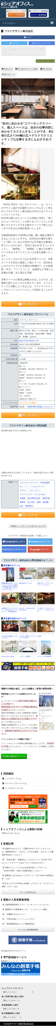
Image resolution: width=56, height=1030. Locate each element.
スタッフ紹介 (5, 51)
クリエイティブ (37, 486)
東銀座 (22, 502)
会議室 (22, 498)
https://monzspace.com (29, 340)
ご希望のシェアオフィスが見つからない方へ (28, 526)
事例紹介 (14, 49)
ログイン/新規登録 (16, 15)
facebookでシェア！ (15, 541)
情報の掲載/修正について (15, 756)
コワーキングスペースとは (16, 783)
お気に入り (8, 69)
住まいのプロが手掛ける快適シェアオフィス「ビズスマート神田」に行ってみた (28, 885)
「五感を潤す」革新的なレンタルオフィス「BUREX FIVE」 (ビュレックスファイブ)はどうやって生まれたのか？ (28, 861)
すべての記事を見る (28, 892)
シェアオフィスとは (13, 778)
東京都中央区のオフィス (14, 618)
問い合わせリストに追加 (27, 69)
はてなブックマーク (43, 43)
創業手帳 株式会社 (26, 1023)
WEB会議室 (45, 482)
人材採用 (41, 49)
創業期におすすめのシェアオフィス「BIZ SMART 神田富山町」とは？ (28, 877)
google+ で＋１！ (41, 549)
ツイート (15, 43)
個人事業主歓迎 (33, 498)
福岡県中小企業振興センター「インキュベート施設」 (27, 909)
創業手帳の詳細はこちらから (40, 406)
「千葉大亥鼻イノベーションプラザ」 (20, 919)
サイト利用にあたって (47, 1028)
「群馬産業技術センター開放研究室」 (20, 924)
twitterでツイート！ (41, 541)
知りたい (9, 74)
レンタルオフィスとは (14, 788)
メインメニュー (9, 23)
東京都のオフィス (11, 565)
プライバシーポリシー (25, 1028)
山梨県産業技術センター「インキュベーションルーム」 (28, 904)
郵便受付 (29, 506)
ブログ (23, 49)
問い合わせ (47, 69)
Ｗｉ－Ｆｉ (24, 486)
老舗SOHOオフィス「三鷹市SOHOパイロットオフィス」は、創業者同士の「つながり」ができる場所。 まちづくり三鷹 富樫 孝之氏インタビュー (27, 851)
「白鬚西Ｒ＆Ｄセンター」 (16, 914)
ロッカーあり (40, 494)
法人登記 (31, 502)
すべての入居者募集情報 (28, 929)
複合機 (45, 502)
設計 (21, 506)
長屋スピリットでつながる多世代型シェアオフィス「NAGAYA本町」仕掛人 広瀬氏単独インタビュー (24, 869)
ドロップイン (34, 490)
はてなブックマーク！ (15, 549)
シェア (29, 37)
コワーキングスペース (45, 61)
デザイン (23, 490)
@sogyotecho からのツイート (13, 950)
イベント (32, 49)
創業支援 (46, 498)
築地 (39, 502)
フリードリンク (26, 494)
